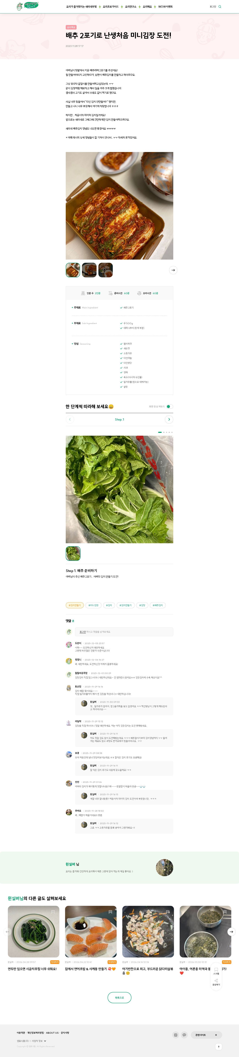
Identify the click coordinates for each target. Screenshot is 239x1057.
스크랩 (53, 912)
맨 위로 (218, 1046)
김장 (143, 605)
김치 (110, 605)
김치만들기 (76, 605)
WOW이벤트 (165, 6)
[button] (173, 270)
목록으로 (119, 997)
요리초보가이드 (111, 6)
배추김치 (159, 605)
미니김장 (94, 605)
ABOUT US (52, 1032)
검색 (220, 6)
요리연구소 (130, 6)
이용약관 (21, 1032)
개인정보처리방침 (35, 1032)
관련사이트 (200, 1034)
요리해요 (147, 6)
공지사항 (65, 1032)
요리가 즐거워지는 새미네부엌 (81, 6)
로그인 (213, 6)
